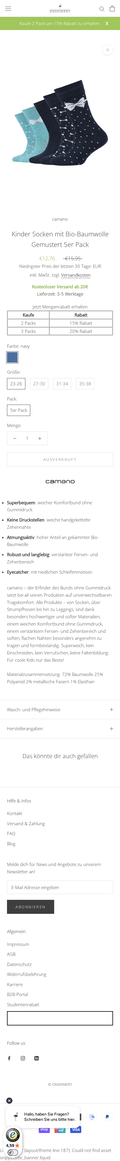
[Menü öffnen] (8, 8)
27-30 (39, 384)
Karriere (15, 984)
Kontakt (14, 813)
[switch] (13, 1152)
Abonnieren (30, 906)
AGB (11, 954)
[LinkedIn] (36, 1058)
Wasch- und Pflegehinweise (33, 709)
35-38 (85, 384)
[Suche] (102, 8)
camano (60, 219)
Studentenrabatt (23, 1004)
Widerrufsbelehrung (26, 974)
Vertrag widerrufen (60, 1018)
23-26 (16, 384)
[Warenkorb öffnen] (112, 8)
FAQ (11, 833)
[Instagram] (23, 1058)
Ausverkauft (60, 459)
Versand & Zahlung (26, 823)
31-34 (62, 384)
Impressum (18, 944)
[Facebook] (9, 1058)
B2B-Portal (17, 994)
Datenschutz (19, 964)
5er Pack (18, 410)
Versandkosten (76, 275)
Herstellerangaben (25, 728)
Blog (11, 843)
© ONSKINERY (60, 1084)
